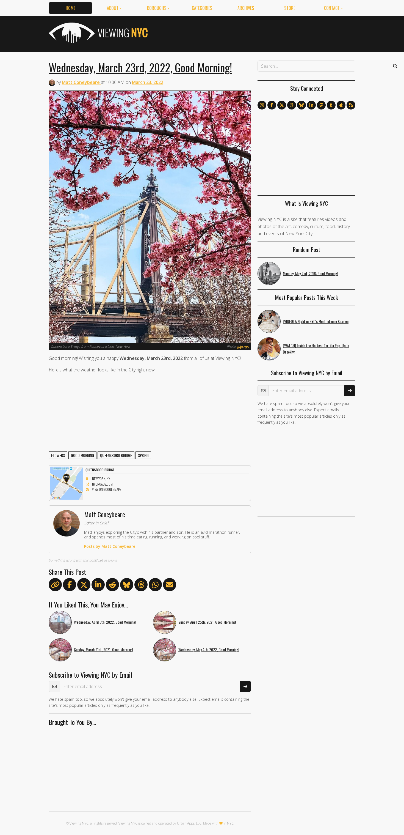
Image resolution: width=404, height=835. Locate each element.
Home (70, 8)
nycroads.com (102, 484)
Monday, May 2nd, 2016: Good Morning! (310, 273)
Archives (245, 8)
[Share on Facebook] (69, 586)
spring (143, 455)
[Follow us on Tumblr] (331, 105)
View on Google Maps (106, 489)
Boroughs (156, 8)
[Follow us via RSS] (351, 105)
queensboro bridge (116, 455)
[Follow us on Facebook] (271, 105)
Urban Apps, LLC (189, 823)
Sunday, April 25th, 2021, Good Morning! (207, 622)
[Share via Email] (169, 586)
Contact (332, 8)
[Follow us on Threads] (291, 105)
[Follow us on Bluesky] (301, 105)
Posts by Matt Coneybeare (109, 546)
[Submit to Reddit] (112, 586)
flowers (58, 455)
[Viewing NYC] (97, 32)
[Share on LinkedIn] (98, 586)
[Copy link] (55, 584)
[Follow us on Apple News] (341, 105)
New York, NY (101, 478)
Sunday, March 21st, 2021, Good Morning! (103, 649)
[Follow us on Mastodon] (321, 105)
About (112, 8)
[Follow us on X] (281, 105)
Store (289, 8)
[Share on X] (83, 586)
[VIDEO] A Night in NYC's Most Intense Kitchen (315, 321)
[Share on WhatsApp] (155, 586)
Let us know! (107, 560)
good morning (82, 455)
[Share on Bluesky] (126, 586)
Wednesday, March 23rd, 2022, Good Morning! (140, 67)
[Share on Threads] (141, 586)
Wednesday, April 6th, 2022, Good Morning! (105, 622)
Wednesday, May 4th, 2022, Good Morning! (208, 649)
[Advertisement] (255, 32)
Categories (202, 8)
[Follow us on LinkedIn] (311, 105)
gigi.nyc (243, 346)
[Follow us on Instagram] (262, 105)
